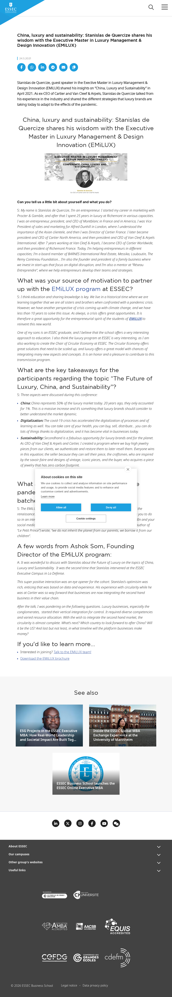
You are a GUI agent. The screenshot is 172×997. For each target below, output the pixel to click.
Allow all (61, 507)
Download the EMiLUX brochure (44, 659)
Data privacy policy (95, 985)
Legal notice (69, 985)
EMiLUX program (76, 289)
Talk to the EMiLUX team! (72, 652)
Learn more (48, 496)
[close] (127, 469)
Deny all (111, 507)
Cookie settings (86, 518)
